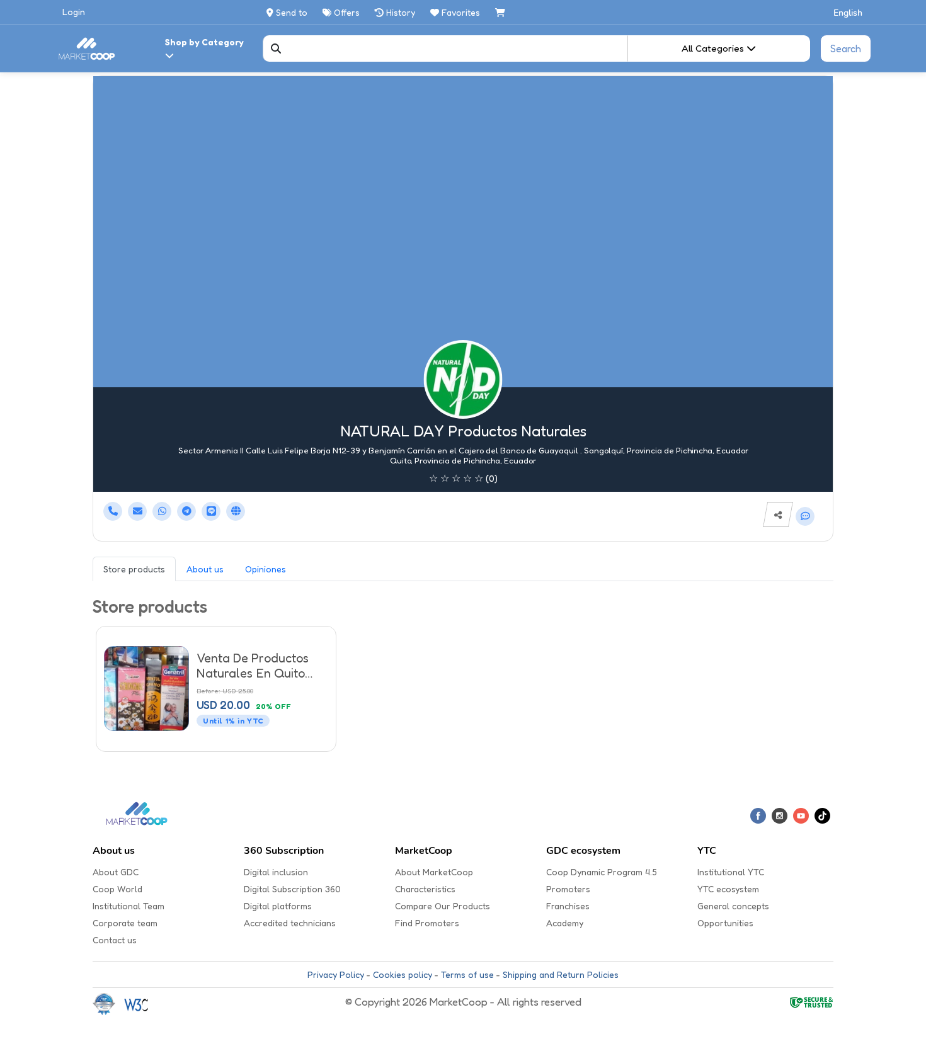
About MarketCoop (434, 871)
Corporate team (125, 922)
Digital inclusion (276, 871)
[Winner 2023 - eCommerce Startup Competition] (108, 1003)
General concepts (733, 905)
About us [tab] (205, 569)
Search (845, 48)
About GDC (116, 871)
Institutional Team (128, 905)
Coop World (117, 888)
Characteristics (425, 888)
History (399, 12)
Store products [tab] (134, 569)
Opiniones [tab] (265, 569)
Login (73, 11)
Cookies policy (402, 974)
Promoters (568, 888)
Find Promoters (427, 922)
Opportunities (725, 922)
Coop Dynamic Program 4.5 (601, 871)
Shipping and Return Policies (561, 974)
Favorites (461, 12)
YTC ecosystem (728, 888)
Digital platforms (278, 905)
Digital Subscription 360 (292, 888)
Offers (345, 12)
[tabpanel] (463, 675)
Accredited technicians (290, 922)
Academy (564, 922)
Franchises (568, 905)
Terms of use (467, 974)
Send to (290, 12)
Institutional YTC (730, 871)
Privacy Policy (335, 974)
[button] (848, 12)
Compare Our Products (442, 905)
